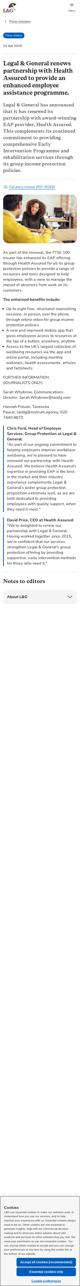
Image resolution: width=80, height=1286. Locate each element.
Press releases (20, 21)
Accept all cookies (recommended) (46, 1262)
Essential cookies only (46, 1271)
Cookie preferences (46, 1281)
